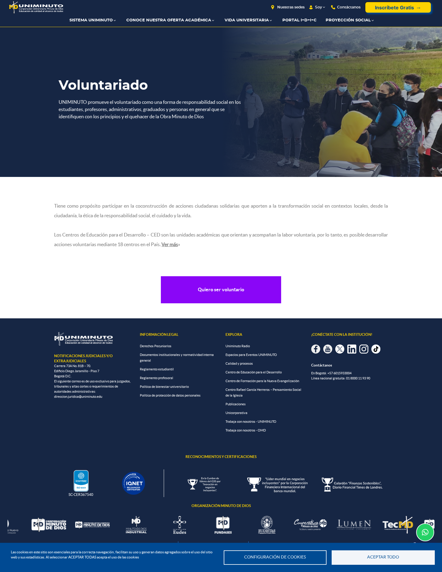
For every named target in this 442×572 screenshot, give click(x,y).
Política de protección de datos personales (170, 395)
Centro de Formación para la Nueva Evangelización (262, 381)
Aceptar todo (383, 557)
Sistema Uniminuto (91, 20)
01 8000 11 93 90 (358, 378)
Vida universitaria (247, 20)
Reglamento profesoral (156, 378)
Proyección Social (348, 20)
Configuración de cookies (275, 557)
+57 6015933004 (339, 373)
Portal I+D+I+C (299, 20)
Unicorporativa (236, 413)
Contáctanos (349, 7)
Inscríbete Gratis (394, 8)
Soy (318, 7)
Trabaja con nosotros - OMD (246, 430)
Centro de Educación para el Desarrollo (254, 372)
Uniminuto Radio (238, 346)
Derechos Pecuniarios (155, 346)
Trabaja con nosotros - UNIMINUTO (251, 421)
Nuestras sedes (291, 7)
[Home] (36, 7)
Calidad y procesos (239, 363)
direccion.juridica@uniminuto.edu (78, 396)
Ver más (169, 244)
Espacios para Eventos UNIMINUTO (251, 355)
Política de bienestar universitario (164, 386)
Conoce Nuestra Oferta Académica (168, 20)
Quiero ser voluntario (221, 289)
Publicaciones (236, 404)
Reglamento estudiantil (157, 369)
